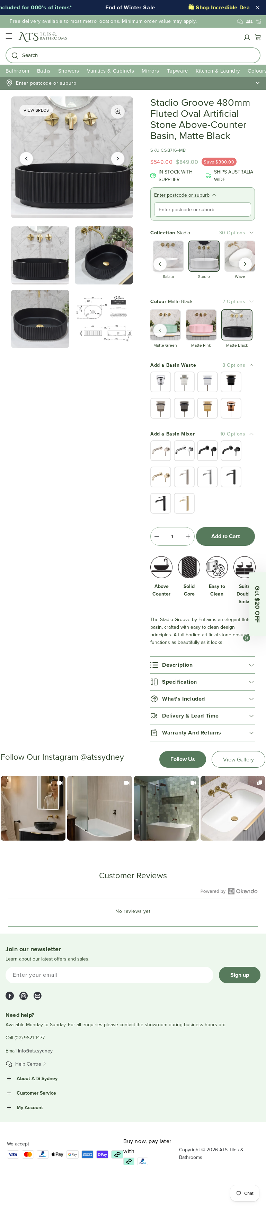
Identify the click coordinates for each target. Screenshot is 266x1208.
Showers (68, 70)
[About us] (249, 21)
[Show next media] (118, 159)
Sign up (239, 975)
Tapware (177, 70)
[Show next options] (245, 264)
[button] (8, 37)
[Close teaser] (246, 638)
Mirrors (150, 70)
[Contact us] (240, 21)
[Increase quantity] (187, 536)
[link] (33, 808)
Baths (44, 70)
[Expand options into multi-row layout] (251, 232)
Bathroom (17, 70)
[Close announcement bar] (257, 7)
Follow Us (182, 759)
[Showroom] (259, 21)
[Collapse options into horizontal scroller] (251, 365)
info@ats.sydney (35, 1050)
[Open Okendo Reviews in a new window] (229, 891)
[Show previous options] (160, 264)
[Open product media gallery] (118, 112)
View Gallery (238, 759)
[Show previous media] (26, 159)
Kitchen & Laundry (218, 70)
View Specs (36, 110)
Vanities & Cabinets (110, 70)
